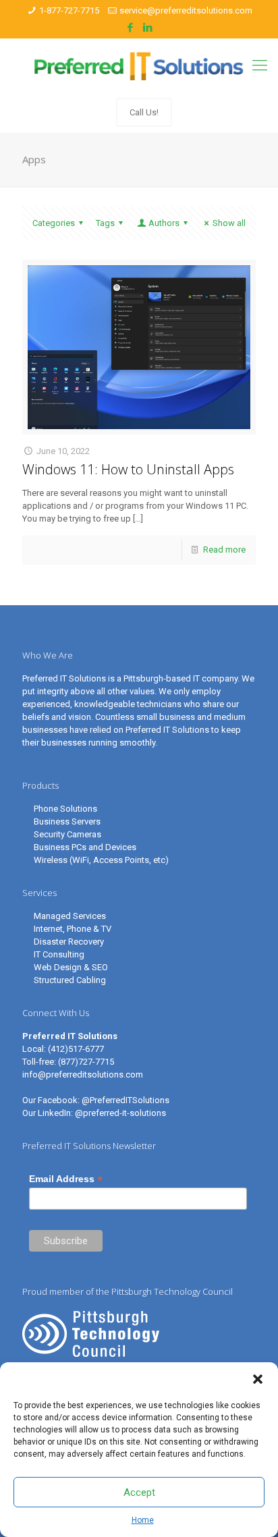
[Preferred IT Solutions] (139, 65)
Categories (53, 223)
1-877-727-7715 (69, 10)
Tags (105, 223)
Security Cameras (67, 834)
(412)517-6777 (76, 1049)
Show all (229, 223)
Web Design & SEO (71, 967)
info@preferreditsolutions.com (82, 1074)
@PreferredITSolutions (125, 1100)
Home (143, 1520)
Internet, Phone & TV (72, 929)
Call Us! (144, 112)
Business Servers (67, 821)
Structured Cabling (70, 980)
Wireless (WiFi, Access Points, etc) (101, 860)
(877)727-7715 (86, 1062)
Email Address (66, 1179)
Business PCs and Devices (85, 847)
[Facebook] (130, 28)
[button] (258, 1379)
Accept (139, 1492)
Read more (224, 549)
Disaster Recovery (69, 942)
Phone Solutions (65, 809)
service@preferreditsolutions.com (185, 10)
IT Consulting (59, 954)
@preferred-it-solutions (120, 1113)
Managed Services (70, 916)
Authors (163, 223)
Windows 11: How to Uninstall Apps (128, 469)
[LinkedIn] (148, 28)
